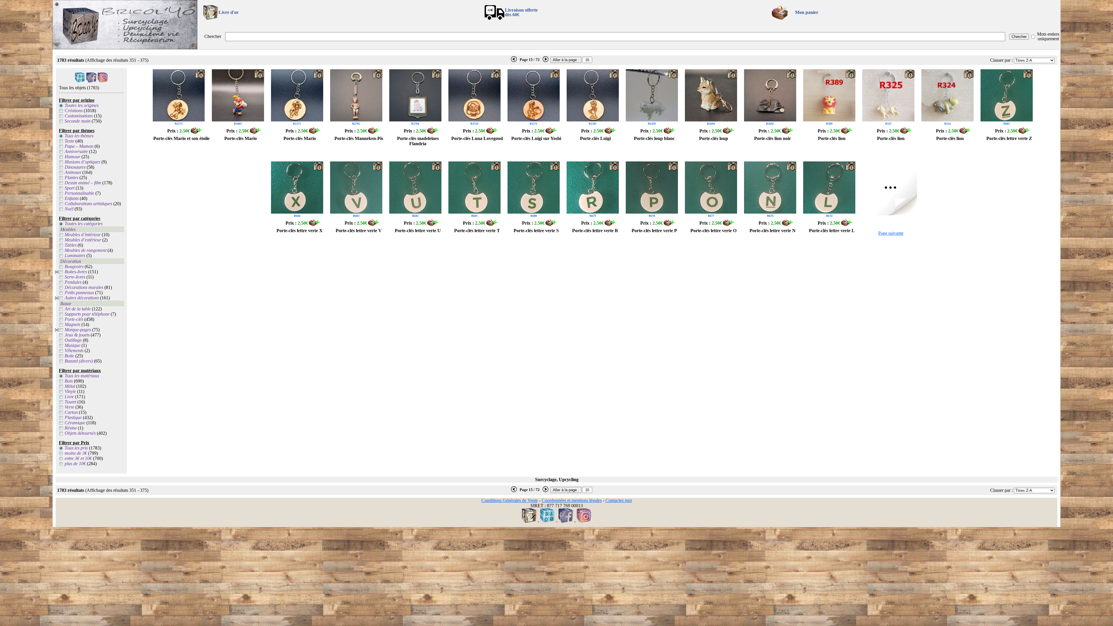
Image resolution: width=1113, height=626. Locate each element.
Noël (69, 208)
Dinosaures (75, 167)
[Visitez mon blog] (80, 81)
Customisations (79, 115)
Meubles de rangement (85, 250)
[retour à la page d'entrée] (124, 47)
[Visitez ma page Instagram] (103, 81)
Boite (69, 355)
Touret (70, 401)
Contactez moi (618, 500)
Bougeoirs (74, 266)
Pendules (73, 282)
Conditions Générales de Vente (509, 500)
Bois (69, 380)
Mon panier (806, 12)
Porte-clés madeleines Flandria (418, 141)
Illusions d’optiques (82, 161)
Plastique (73, 417)
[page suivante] (545, 61)
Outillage (73, 340)
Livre (69, 396)
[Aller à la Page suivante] (891, 213)
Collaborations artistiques (88, 203)
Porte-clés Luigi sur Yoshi (536, 138)
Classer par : (1001, 60)
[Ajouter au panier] (196, 132)
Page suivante (890, 233)
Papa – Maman (79, 146)
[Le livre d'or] (529, 521)
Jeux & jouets (77, 334)
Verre (69, 407)
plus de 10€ (75, 463)
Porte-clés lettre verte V (359, 230)
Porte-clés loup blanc (654, 138)
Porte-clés (74, 319)
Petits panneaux (79, 292)
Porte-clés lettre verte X (300, 230)
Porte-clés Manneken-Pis (358, 138)
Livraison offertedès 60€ (521, 12)
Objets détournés (80, 433)
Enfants (72, 198)
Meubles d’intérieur (83, 234)
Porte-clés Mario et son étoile (181, 138)
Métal (70, 386)
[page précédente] (514, 61)
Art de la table (78, 308)
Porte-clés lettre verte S (536, 230)
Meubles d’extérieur (83, 239)
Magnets (72, 324)
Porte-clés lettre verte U (418, 230)
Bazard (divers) (79, 361)
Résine (71, 427)
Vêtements (74, 350)
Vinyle (70, 391)
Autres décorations (82, 297)
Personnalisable (79, 193)
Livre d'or (229, 12)
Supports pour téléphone (87, 314)
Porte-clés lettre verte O (713, 230)
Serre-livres (75, 276)
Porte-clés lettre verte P (654, 230)
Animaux (73, 172)
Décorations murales (84, 287)
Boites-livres (76, 271)
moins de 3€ (76, 453)
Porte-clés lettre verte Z (1009, 138)
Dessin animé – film (83, 182)
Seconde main (77, 121)
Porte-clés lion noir (772, 138)
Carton (71, 412)
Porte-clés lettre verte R (595, 230)
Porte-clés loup (713, 138)
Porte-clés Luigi (595, 138)
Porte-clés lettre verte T (477, 230)
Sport (69, 187)
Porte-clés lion (831, 138)
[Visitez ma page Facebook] (91, 81)
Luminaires (75, 255)
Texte (69, 141)
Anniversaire (76, 151)
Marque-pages (78, 329)
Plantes (71, 177)
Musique (72, 345)
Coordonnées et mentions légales (572, 500)
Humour (72, 156)
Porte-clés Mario (240, 138)
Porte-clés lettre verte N (773, 230)
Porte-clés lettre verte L (832, 230)
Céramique (75, 422)
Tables (71, 245)
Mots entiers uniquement (1048, 36)
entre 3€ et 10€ (78, 458)
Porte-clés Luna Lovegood (477, 138)
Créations (74, 110)
